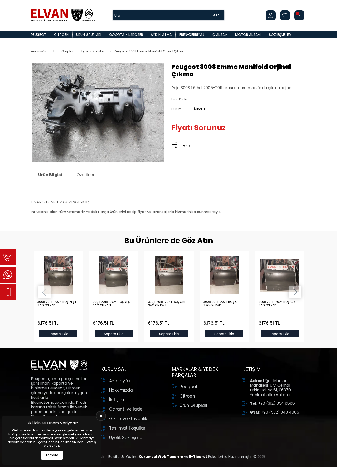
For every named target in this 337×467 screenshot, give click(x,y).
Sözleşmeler (280, 34)
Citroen (61, 34)
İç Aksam (219, 34)
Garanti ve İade (126, 409)
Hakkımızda (121, 390)
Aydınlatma (161, 34)
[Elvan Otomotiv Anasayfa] (63, 15)
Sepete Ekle (58, 333)
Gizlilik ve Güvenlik (128, 418)
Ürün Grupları (88, 34)
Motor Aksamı (248, 34)
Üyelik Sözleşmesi (127, 437)
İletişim (116, 399)
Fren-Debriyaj (191, 34)
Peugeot (38, 34)
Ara (216, 15)
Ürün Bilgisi (50, 175)
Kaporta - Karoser (126, 34)
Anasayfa (38, 51)
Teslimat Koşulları (127, 428)
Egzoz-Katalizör (94, 51)
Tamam (52, 455)
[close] (101, 416)
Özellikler (85, 175)
